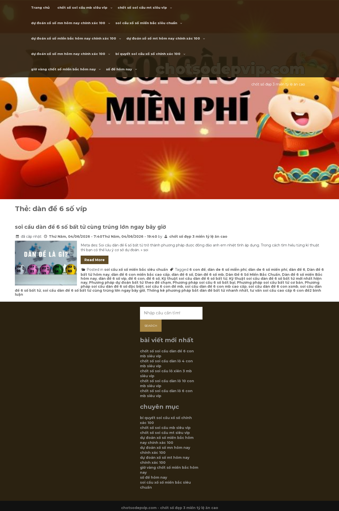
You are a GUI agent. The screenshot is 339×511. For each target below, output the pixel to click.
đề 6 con (136, 278)
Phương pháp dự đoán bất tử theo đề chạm (130, 282)
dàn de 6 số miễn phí (226, 269)
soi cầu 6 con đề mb (164, 286)
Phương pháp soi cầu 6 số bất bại (204, 282)
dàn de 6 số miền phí (267, 269)
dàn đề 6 (297, 269)
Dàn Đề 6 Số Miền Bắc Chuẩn (253, 274)
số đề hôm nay (119, 69)
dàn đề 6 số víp (113, 278)
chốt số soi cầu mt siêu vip (142, 7)
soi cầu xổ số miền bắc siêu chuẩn (146, 23)
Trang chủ (40, 7)
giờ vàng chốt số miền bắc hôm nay (63, 69)
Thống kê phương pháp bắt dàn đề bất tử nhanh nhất (197, 290)
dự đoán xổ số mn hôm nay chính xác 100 (68, 23)
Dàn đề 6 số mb (209, 274)
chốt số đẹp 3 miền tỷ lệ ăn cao (198, 236)
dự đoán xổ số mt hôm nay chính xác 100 (163, 38)
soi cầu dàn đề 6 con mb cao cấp (216, 286)
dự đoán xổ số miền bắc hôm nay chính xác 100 (73, 38)
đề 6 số (153, 278)
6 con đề (197, 269)
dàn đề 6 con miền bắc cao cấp (140, 274)
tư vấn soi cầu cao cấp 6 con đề (279, 290)
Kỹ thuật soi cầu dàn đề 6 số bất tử (194, 278)
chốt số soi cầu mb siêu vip (82, 7)
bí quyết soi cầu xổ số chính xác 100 (147, 54)
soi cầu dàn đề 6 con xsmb (273, 286)
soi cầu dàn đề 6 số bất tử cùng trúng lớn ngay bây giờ (90, 227)
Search (150, 325)
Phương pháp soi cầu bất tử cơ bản (270, 282)
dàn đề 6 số (182, 274)
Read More (94, 260)
